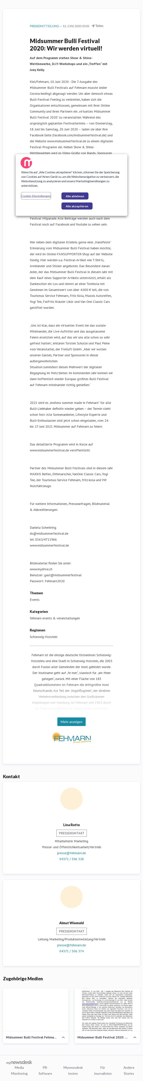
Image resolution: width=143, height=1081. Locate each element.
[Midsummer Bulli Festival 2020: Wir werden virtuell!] (107, 1009)
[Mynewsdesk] (19, 1062)
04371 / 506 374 (71, 951)
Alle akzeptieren (77, 206)
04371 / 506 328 (71, 859)
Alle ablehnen (75, 196)
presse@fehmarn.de (71, 853)
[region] (71, 185)
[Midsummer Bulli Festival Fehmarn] (36, 1009)
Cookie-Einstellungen (36, 196)
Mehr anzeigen (71, 722)
